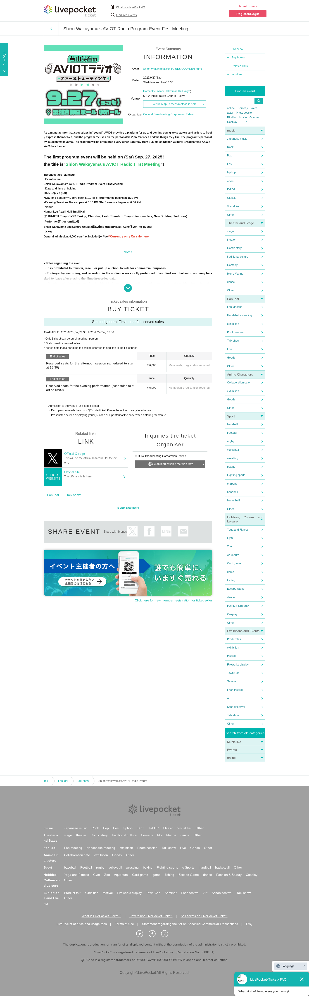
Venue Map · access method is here (175, 104)
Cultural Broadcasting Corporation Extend (169, 114)
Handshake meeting (239, 315)
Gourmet (255, 117)
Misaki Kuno (194, 68)
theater (231, 239)
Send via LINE (166, 531)
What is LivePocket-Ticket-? (101, 916)
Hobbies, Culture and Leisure (52, 880)
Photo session (244, 112)
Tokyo (186, 91)
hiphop (231, 172)
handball (232, 492)
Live (229, 349)
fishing (231, 580)
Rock (230, 147)
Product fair (234, 639)
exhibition (233, 324)
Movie (243, 117)
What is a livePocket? (130, 7)
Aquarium (233, 555)
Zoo (229, 546)
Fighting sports (236, 475)
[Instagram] (167, 933)
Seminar (232, 681)
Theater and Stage (240, 223)
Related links (240, 66)
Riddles (232, 117)
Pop (229, 155)
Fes (229, 164)
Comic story (234, 248)
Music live (234, 742)
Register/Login (247, 14)
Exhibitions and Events (243, 631)
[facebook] (154, 933)
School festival (236, 707)
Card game (234, 563)
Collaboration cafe (238, 382)
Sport (231, 416)
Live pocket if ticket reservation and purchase (70, 11)
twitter (132, 531)
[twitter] (142, 933)
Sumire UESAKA (176, 68)
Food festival (235, 690)
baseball (232, 424)
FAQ (249, 924)
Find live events (126, 15)
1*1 (246, 122)
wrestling (232, 458)
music (231, 130)
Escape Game (236, 588)
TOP (46, 781)
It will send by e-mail (183, 531)
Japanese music (237, 138)
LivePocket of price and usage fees (82, 924)
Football (232, 432)
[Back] (51, 29)
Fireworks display (238, 664)
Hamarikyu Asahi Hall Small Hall (163, 91)
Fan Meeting (234, 307)
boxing (231, 466)
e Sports (232, 483)
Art (229, 698)
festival (231, 656)
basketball (233, 500)
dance (231, 282)
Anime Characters (240, 374)
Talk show (233, 340)
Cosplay (232, 122)
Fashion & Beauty (238, 605)
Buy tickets (238, 57)
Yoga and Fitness (237, 529)
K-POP (231, 189)
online (231, 108)
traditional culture (237, 256)
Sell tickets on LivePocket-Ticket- (204, 916)
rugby (230, 441)
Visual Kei (233, 206)
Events (232, 750)
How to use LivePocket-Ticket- (151, 916)
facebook (149, 531)
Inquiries (237, 74)
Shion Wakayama (154, 68)
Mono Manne (235, 273)
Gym (230, 538)
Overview (237, 49)
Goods (231, 357)
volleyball (233, 449)
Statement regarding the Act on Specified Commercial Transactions (190, 924)
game (230, 572)
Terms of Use (124, 924)
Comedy (243, 108)
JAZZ (230, 180)
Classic (231, 197)
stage (230, 231)
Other (230, 214)
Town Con (233, 673)
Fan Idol (233, 299)
